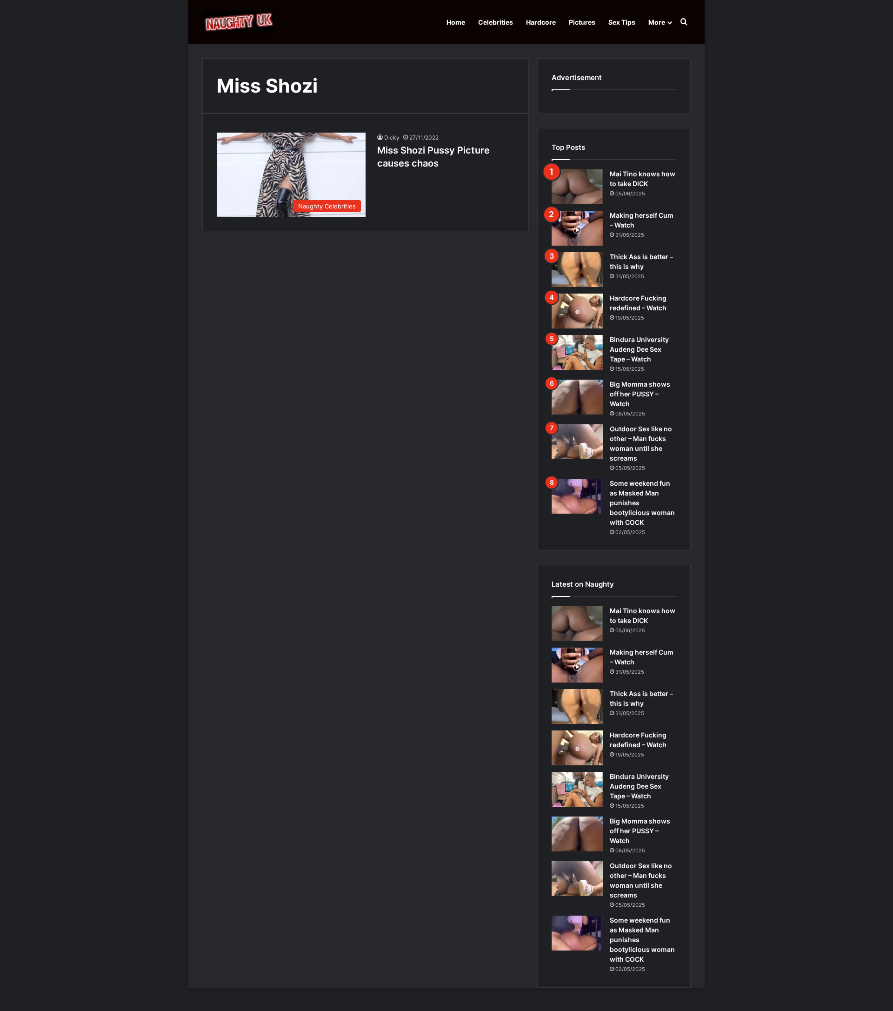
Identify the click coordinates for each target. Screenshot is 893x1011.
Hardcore (541, 22)
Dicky (392, 137)
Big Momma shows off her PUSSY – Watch (640, 394)
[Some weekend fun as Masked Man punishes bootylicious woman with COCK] (577, 496)
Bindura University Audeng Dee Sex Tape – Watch (639, 349)
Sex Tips (621, 22)
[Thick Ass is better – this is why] (577, 269)
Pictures (582, 22)
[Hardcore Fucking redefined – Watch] (577, 311)
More (656, 22)
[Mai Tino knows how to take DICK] (577, 186)
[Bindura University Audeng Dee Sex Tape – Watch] (577, 352)
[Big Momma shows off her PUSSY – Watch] (577, 397)
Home (455, 22)
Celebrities (495, 22)
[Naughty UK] (238, 22)
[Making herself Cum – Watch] (577, 228)
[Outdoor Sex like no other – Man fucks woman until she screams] (577, 441)
